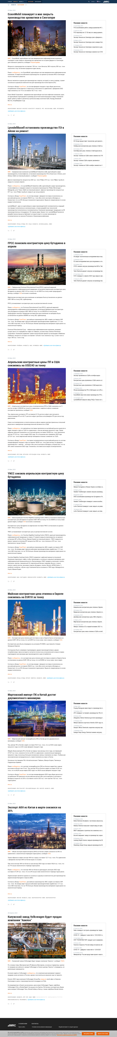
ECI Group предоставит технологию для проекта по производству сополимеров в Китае (89, 141)
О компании (23, 1023)
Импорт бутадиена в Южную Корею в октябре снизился (89, 487)
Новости (15, 1)
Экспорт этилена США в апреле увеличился (86, 160)
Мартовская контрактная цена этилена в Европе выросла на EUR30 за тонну (89, 622)
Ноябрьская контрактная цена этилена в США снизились (89, 146)
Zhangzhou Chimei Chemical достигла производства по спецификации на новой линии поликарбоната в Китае (89, 718)
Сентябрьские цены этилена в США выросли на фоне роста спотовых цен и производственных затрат (89, 151)
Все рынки (30, 1)
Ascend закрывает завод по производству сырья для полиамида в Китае (89, 835)
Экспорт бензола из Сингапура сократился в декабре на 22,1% (89, 47)
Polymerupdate (35, 62)
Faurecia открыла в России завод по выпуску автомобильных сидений (89, 945)
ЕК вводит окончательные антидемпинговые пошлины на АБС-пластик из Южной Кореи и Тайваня (89, 256)
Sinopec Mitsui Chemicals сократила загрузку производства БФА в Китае (89, 727)
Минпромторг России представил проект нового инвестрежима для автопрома (89, 954)
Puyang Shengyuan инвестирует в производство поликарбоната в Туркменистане (89, 708)
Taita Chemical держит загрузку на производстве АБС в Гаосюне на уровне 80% (89, 281)
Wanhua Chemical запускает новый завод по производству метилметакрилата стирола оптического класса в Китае (89, 826)
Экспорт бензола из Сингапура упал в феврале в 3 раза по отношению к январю (89, 37)
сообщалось (16, 72)
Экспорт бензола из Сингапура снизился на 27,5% (88, 52)
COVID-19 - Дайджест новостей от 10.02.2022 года (89, 935)
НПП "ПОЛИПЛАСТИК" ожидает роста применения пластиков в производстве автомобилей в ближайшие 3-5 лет (89, 940)
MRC (9, 58)
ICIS (20, 293)
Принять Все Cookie (103, 1033)
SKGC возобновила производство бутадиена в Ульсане (89, 496)
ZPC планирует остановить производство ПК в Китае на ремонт (89, 713)
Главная (10, 1)
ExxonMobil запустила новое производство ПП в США (89, 395)
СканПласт (22, 86)
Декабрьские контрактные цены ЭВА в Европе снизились (89, 617)
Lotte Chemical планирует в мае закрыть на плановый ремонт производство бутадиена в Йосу (89, 511)
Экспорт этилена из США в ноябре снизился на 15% (89, 165)
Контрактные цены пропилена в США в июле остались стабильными (89, 380)
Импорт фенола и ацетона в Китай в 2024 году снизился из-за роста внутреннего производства (89, 723)
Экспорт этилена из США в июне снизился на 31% (88, 156)
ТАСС (62, 961)
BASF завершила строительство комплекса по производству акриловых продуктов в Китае (89, 830)
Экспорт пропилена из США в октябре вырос (87, 375)
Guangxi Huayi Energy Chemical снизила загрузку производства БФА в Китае (89, 732)
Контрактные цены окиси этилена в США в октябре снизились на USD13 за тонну (89, 631)
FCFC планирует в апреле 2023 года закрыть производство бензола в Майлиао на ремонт (89, 276)
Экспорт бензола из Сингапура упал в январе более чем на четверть (89, 42)
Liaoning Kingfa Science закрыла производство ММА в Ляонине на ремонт (89, 840)
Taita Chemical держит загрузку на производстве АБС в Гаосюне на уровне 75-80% (89, 271)
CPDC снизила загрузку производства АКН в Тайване (89, 266)
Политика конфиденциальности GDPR (67, 1035)
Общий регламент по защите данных (68, 1027)
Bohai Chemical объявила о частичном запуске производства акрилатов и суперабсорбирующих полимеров (89, 821)
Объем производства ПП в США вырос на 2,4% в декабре (89, 390)
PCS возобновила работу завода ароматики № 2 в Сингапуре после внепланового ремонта (89, 28)
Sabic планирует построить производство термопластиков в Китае (89, 930)
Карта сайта (22, 1027)
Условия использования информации (42, 1027)
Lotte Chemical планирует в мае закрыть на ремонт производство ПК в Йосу (89, 506)
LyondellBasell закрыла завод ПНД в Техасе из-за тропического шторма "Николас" (89, 400)
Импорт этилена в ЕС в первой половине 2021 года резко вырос (89, 626)
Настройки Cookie (88, 1033)
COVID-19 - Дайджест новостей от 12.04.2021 (87, 950)
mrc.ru (10, 104)
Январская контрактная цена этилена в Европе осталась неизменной (89, 612)
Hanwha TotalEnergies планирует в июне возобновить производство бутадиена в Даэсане (89, 501)
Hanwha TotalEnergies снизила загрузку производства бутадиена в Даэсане (89, 492)
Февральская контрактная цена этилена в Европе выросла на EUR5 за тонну (89, 607)
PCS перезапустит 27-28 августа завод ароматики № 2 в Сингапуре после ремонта (89, 32)
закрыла (44, 979)
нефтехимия (38, 1)
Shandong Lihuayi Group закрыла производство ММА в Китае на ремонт (89, 845)
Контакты (35, 1023)
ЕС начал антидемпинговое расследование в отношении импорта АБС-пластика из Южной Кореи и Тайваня (89, 261)
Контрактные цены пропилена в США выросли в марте (89, 385)
